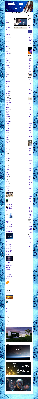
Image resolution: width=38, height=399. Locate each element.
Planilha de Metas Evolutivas (8, 244)
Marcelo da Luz (7, 156)
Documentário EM (30, 65)
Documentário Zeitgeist (8, 100)
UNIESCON (30, 116)
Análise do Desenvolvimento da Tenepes (30, 196)
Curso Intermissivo (8, 57)
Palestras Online (7, 49)
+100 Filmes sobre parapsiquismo (9, 220)
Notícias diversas (7, 137)
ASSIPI (7, 167)
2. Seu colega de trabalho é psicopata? (30, 240)
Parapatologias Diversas (8, 50)
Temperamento (7, 143)
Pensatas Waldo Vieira (8, 148)
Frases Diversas (7, 149)
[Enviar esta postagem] (19, 27)
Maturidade (7, 60)
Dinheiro (7, 132)
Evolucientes (30, 127)
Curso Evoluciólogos (8, 91)
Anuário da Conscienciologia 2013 (30, 187)
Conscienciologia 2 (8, 278)
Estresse (7, 74)
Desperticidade (7, 58)
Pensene (7, 51)
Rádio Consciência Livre (8, 121)
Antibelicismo (7, 128)
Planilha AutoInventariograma (8, 246)
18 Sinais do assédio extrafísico (9, 226)
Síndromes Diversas (8, 53)
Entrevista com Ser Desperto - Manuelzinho (30, 88)
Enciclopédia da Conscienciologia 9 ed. (30, 157)
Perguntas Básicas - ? (8, 120)
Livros (7, 84)
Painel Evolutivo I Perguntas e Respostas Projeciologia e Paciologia (9, 210)
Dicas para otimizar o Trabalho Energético (30, 206)
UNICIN (7, 181)
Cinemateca (7, 272)
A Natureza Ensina (30, 168)
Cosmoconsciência (30, 123)
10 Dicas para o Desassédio (8, 274)
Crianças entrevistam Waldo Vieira (30, 43)
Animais (7, 127)
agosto (7, 307)
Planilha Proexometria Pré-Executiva (9, 247)
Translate (10, 293)
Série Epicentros (7, 104)
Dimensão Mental (7, 111)
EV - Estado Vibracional (8, 20)
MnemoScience (7, 118)
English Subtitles (7, 185)
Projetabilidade (7, 151)
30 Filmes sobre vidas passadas (9, 231)
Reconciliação (7, 77)
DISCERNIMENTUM (8, 171)
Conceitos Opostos (8, 271)
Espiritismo (7, 134)
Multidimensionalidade (8, 34)
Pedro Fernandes (7, 158)
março (7, 311)
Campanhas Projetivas (8, 267)
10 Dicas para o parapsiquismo (8, 230)
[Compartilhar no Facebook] (21, 27)
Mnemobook (7, 119)
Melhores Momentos (8, 116)
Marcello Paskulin (7, 155)
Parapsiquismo (7, 29)
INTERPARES (7, 177)
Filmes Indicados (7, 114)
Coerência (7, 55)
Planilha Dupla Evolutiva (8, 248)
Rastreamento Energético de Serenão (30, 35)
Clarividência (30, 120)
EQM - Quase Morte (8, 27)
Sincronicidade (7, 141)
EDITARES (30, 110)
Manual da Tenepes (30, 183)
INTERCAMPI (7, 176)
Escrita (7, 83)
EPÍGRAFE (7, 112)
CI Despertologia (7, 107)
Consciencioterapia (8, 41)
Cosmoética (7, 56)
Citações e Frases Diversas (8, 263)
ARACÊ (7, 165)
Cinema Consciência (30, 119)
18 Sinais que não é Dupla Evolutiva (9, 229)
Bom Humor (7, 72)
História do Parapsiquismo (8, 102)
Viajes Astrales (7, 190)
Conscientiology (7, 184)
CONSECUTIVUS (8, 170)
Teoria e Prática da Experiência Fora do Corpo (30, 173)
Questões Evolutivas (8, 264)
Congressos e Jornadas (8, 81)
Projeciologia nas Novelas (8, 36)
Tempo (7, 144)
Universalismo (7, 62)
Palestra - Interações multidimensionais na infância (10, 199)
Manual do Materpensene (8, 241)
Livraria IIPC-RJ (30, 131)
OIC (6, 179)
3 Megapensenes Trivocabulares (9, 265)
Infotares (29, 129)
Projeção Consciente (8, 37)
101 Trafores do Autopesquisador (9, 276)
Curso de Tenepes (7, 93)
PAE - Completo (7, 95)
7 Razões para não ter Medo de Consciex (30, 193)
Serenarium (30, 64)
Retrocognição (7, 30)
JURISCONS (7, 178)
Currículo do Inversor (8, 90)
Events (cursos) (7, 186)
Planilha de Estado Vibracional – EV (9, 242)
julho (6, 308)
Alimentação (7, 126)
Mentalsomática (7, 86)
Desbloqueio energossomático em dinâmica (30, 82)
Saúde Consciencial (8, 67)
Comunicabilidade (7, 130)
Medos (7, 76)
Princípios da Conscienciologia (9, 269)
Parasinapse (30, 132)
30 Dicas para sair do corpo (8, 221)
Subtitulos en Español (8, 188)
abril (6, 310)
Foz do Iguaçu (7, 135)
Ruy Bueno (7, 160)
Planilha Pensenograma (8, 243)
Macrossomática (7, 65)
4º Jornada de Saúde (8, 98)
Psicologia (7, 139)
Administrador (10, 301)
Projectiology (30, 188)
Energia (7, 22)
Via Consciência (30, 138)
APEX (29, 102)
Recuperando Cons (30, 135)
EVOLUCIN (7, 174)
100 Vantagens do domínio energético (9, 228)
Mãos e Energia (7, 23)
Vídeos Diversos (7, 123)
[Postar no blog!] (20, 27)
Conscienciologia (7, 46)
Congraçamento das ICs (8, 109)
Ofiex (6, 42)
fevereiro (7, 312)
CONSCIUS (7, 169)
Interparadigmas (30, 130)
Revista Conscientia (30, 136)
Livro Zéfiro (30, 70)
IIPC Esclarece (7, 48)
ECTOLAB (7, 172)
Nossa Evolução (30, 176)
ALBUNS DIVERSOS (8, 262)
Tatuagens (7, 142)
